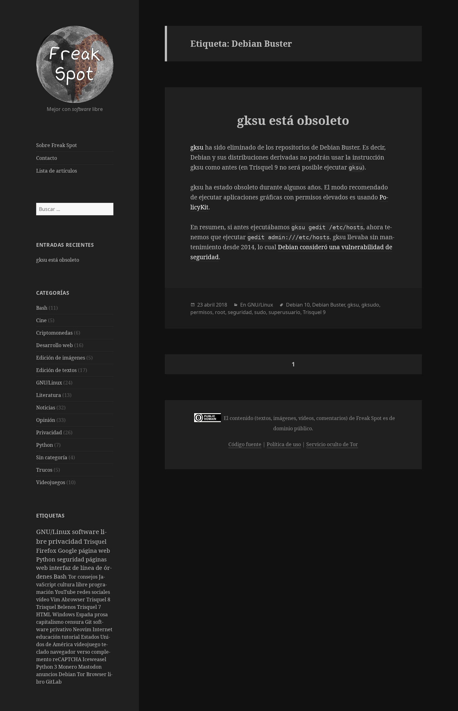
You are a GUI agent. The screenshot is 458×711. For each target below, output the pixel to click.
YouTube (66, 592)
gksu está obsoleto (57, 259)
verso (84, 651)
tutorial (71, 636)
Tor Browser (92, 674)
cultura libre (73, 584)
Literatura (48, 395)
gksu (196, 147)
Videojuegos (50, 482)
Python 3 (47, 666)
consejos (88, 576)
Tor (73, 576)
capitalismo (50, 621)
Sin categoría (51, 457)
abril (209, 304)
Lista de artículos (56, 170)
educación (49, 636)
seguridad (71, 559)
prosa (101, 614)
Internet (102, 629)
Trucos (44, 469)
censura (75, 621)
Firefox (47, 550)
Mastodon (90, 666)
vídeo (43, 599)
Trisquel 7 (89, 607)
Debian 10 (298, 304)
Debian (68, 674)
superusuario (284, 312)
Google (68, 550)
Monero (68, 666)
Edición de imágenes (60, 357)
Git (89, 621)
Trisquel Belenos (56, 607)
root (220, 312)
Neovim (83, 629)
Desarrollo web (54, 345)
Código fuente (244, 444)
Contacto (46, 158)
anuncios (47, 674)
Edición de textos (56, 370)
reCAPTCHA (68, 659)
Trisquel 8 (98, 599)
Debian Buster (328, 304)
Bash (41, 307)
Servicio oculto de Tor (332, 444)
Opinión (45, 420)
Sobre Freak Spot (56, 145)
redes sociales (93, 592)
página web (94, 550)
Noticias (45, 407)
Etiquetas (50, 515)
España (85, 614)
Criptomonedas (54, 332)
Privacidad (49, 432)
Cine (41, 320)
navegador (63, 651)
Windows (64, 614)
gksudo (370, 304)
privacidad (66, 541)
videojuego (88, 644)
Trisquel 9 (314, 312)
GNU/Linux (49, 382)
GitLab (54, 681)
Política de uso (284, 444)
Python (44, 444)
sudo (260, 312)
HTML (44, 614)
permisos (201, 312)
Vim (55, 599)
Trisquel (95, 541)
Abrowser (73, 599)
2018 (221, 304)
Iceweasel (94, 659)
